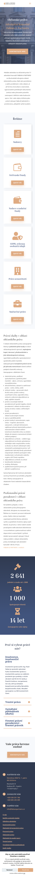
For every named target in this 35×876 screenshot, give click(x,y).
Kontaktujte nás (17, 51)
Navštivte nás (13, 774)
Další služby (7, 848)
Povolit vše (25, 870)
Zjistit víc (17, 149)
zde (24, 873)
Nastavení (9, 870)
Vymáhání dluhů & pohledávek (13, 845)
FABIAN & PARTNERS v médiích (14, 547)
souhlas (17, 861)
